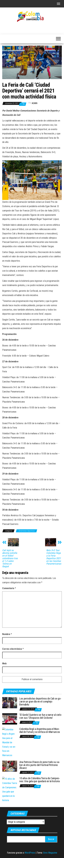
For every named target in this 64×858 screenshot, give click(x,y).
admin (34, 103)
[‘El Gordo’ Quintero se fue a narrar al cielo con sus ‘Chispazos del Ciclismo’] (9, 718)
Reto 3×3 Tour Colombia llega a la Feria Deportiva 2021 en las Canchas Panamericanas (53, 557)
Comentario (9, 588)
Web (4, 663)
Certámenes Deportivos (26, 531)
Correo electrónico (13, 648)
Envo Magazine (50, 852)
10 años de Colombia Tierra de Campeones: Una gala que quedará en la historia (39, 780)
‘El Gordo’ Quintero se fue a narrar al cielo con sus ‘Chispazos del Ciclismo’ (40, 716)
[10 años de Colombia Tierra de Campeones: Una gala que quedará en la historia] (9, 789)
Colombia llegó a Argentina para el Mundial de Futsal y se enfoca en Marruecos (39, 730)
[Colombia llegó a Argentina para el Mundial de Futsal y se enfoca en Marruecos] (9, 742)
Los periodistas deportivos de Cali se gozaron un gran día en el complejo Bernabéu (40, 701)
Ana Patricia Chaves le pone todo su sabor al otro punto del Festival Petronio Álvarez (39, 765)
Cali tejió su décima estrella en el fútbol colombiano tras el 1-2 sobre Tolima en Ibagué (10, 558)
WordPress (30, 852)
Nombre (7, 634)
